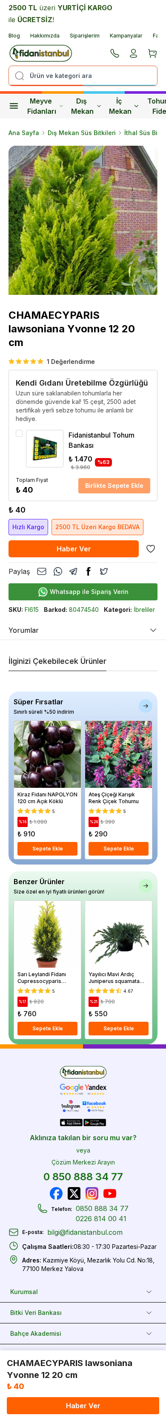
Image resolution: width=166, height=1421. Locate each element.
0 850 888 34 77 (83, 1176)
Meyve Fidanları (41, 106)
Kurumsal (24, 1291)
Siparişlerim (85, 35)
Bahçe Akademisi (35, 1333)
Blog (14, 35)
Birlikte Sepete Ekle (114, 485)
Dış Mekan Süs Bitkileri (82, 132)
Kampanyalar (126, 35)
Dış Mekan (82, 106)
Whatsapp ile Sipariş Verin (89, 591)
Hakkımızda (45, 35)
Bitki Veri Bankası (36, 1312)
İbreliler (144, 609)
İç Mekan (120, 106)
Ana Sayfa (24, 132)
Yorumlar (24, 630)
